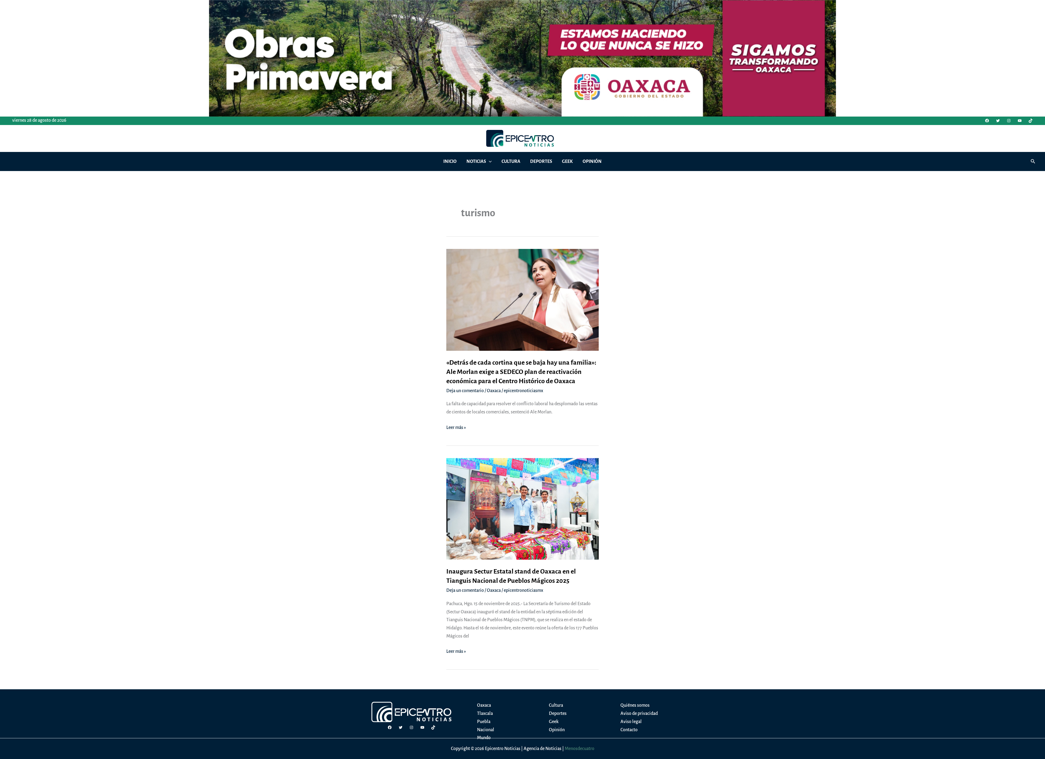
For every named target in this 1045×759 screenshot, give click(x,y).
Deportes (558, 713)
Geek (554, 721)
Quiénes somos (635, 705)
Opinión (557, 729)
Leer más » (456, 428)
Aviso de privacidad (639, 713)
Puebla (483, 721)
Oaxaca (494, 390)
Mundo (484, 737)
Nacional (485, 729)
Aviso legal (631, 721)
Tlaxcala (485, 713)
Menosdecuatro (579, 748)
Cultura (556, 705)
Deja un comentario (465, 390)
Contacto (629, 729)
